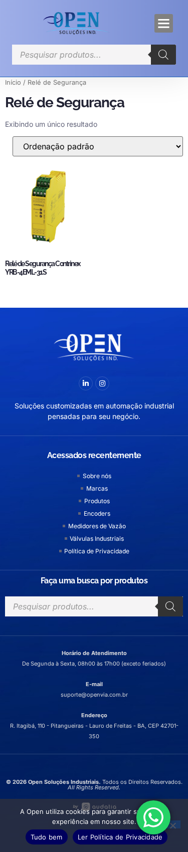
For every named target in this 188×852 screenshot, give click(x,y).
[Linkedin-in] (86, 383)
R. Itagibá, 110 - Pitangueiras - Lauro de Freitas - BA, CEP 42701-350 (94, 726)
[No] (172, 824)
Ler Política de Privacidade (120, 837)
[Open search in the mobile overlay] (94, 55)
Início (13, 82)
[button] (163, 23)
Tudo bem (47, 837)
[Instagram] (102, 383)
